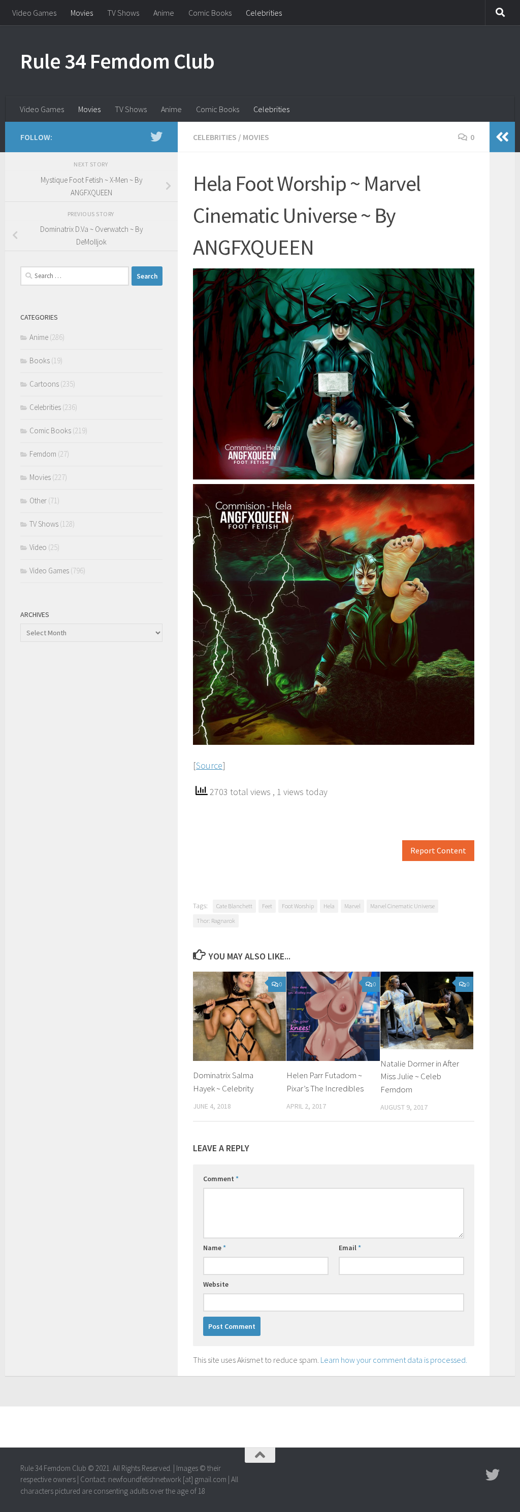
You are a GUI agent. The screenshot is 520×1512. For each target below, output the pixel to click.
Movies (82, 13)
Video (38, 547)
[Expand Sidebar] (502, 137)
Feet (267, 906)
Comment (221, 1178)
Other (38, 500)
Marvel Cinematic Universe (402, 906)
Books (39, 360)
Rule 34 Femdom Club (117, 61)
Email (350, 1247)
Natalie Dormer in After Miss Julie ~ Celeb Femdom (419, 1076)
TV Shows (123, 13)
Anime (163, 13)
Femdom (42, 454)
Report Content (438, 850)
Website (216, 1284)
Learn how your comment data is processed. (393, 1360)
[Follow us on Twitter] (156, 136)
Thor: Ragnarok (216, 920)
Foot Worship (298, 906)
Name (214, 1247)
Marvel (352, 906)
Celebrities (264, 13)
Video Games (34, 13)
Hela (329, 906)
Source (209, 765)
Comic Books (210, 13)
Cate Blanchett (234, 906)
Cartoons (44, 384)
